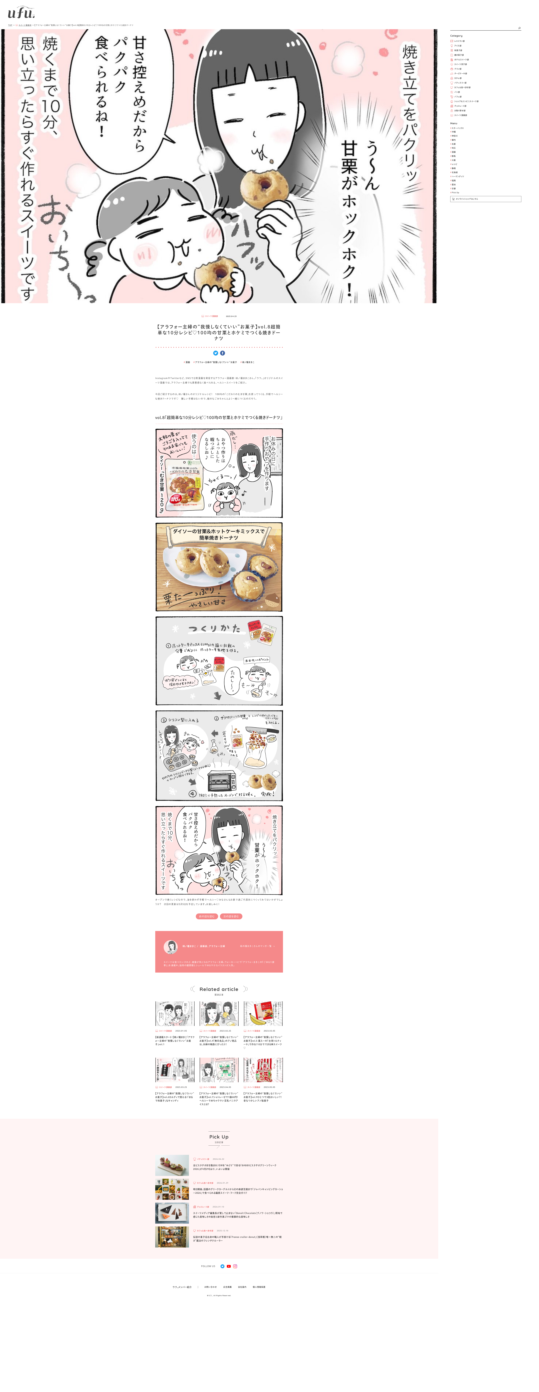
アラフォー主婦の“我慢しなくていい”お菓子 (215, 362)
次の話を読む (231, 916)
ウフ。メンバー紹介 (182, 1287)
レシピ (453, 164)
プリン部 (458, 69)
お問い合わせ (210, 1287)
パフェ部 (458, 97)
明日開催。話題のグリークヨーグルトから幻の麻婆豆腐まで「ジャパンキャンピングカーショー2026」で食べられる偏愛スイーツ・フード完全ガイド (238, 1191)
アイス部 (458, 46)
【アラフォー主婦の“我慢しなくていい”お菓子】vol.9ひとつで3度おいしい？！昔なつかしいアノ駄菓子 (263, 1097)
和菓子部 (458, 50)
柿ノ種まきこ (247, 362)
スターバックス (457, 128)
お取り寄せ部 (460, 110)
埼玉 (453, 148)
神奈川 (454, 136)
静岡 (453, 168)
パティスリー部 (460, 83)
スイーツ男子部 (460, 64)
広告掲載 (227, 1287)
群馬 (453, 156)
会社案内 (242, 1287)
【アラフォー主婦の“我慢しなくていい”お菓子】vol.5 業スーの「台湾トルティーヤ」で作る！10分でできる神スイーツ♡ (263, 1042)
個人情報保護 (259, 1287)
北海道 (454, 172)
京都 (453, 188)
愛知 (453, 184)
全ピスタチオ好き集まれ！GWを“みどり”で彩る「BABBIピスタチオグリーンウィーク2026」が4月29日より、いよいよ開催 (235, 1167)
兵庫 (453, 144)
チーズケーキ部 (460, 73)
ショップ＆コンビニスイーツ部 (466, 101)
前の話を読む (207, 916)
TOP (10, 25)
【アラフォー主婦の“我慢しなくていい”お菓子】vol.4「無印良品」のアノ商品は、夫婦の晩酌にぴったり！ (218, 1040)
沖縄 (453, 132)
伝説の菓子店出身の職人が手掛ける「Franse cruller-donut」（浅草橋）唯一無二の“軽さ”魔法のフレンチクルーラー (237, 1239)
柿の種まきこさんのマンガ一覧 (256, 946)
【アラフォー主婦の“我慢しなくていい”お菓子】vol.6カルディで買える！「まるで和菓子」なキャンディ (174, 1097)
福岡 (453, 180)
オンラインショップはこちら (467, 199)
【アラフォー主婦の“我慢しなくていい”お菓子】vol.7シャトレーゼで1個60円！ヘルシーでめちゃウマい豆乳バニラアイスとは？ (218, 1098)
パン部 (457, 92)
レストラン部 (459, 41)
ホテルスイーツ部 (461, 60)
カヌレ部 (458, 78)
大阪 (453, 160)
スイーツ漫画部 (460, 115)
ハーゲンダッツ (457, 176)
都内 (453, 140)
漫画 (453, 152)
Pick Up (454, 193)
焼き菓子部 (459, 55)
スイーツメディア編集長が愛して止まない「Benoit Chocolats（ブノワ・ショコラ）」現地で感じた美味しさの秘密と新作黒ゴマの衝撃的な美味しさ (238, 1215)
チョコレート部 (460, 106)
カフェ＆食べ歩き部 (462, 87)
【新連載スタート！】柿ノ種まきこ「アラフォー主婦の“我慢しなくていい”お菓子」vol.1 (175, 1040)
